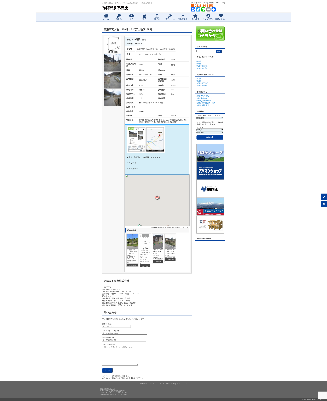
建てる (157, 19)
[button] (157, 197)
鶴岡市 (198, 61)
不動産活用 (183, 19)
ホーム (106, 19)
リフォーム (170, 19)
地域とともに (221, 19)
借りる (119, 19)
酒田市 (198, 64)
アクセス (152, 384)
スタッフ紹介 (208, 19)
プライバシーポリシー (166, 384)
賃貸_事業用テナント (204, 98)
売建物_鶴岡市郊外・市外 (206, 103)
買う (131, 19)
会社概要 (195, 19)
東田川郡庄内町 (202, 68)
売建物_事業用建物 (203, 101)
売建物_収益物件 (202, 105)
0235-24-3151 (203, 5)
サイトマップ (182, 384)
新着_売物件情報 (202, 96)
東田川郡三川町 (202, 66)
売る (144, 19)
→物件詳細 (132, 265)
